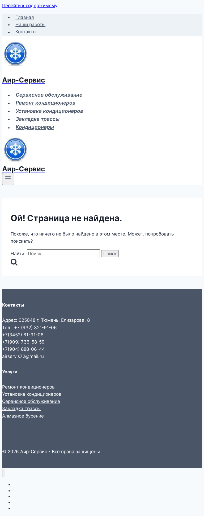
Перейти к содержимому (29, 5)
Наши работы (30, 24)
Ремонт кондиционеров (45, 103)
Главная (24, 17)
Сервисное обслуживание (49, 95)
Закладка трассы (38, 119)
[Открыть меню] (8, 179)
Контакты (25, 32)
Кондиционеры (35, 127)
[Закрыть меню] (3, 473)
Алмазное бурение (23, 416)
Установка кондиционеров (49, 111)
